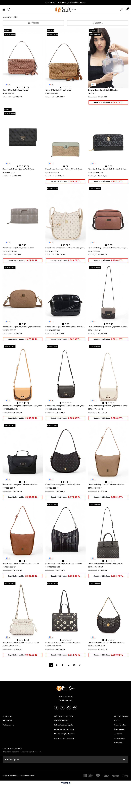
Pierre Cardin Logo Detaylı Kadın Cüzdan (18, 248)
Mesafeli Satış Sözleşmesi (64, 734)
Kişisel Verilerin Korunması (64, 729)
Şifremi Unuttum (120, 725)
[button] (17, 87)
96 (74, 665)
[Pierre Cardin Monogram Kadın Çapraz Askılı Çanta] (65, 216)
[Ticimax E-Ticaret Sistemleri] (65, 783)
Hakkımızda (7, 720)
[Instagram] (68, 707)
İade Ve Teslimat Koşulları (64, 725)
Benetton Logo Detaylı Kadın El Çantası (103, 90)
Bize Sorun (118, 743)
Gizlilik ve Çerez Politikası (64, 738)
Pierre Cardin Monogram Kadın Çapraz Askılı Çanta (65, 248)
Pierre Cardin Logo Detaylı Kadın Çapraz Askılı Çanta (108, 248)
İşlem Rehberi (119, 729)
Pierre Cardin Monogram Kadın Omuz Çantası (20, 485)
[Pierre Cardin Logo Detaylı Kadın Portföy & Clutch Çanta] (108, 137)
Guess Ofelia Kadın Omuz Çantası (15, 90)
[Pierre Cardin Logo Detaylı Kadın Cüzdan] (23, 216)
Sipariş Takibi (119, 738)
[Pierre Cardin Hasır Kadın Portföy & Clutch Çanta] (65, 137)
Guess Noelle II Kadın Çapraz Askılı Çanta (18, 169)
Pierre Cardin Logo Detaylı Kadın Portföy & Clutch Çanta (108, 169)
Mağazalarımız (8, 725)
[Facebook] (56, 707)
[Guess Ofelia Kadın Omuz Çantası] (23, 58)
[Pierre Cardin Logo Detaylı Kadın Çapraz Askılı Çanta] (108, 216)
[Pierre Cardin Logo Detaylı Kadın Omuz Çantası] (108, 453)
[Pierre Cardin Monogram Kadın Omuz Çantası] (23, 453)
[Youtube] (74, 707)
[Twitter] (62, 707)
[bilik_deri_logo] (65, 688)
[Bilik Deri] (65, 9)
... (68, 665)
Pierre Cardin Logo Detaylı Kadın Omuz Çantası (106, 485)
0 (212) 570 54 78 (65, 697)
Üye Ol (116, 720)
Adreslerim (118, 734)
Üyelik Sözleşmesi (61, 720)
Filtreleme (35, 23)
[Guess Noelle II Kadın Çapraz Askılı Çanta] (23, 137)
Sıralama (99, 23)
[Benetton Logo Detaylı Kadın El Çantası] (108, 58)
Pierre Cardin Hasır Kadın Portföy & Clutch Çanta (63, 169)
